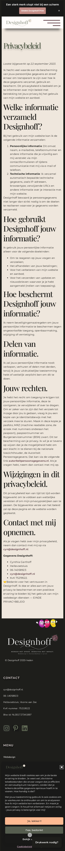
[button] (61, 767)
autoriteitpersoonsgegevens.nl (29, 460)
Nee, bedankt (34, 830)
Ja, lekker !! (34, 821)
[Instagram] (6, 728)
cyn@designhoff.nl (15, 549)
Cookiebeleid (24, 846)
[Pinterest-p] (15, 728)
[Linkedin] (25, 728)
